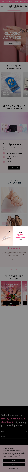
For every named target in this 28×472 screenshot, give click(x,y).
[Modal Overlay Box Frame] (14, 236)
